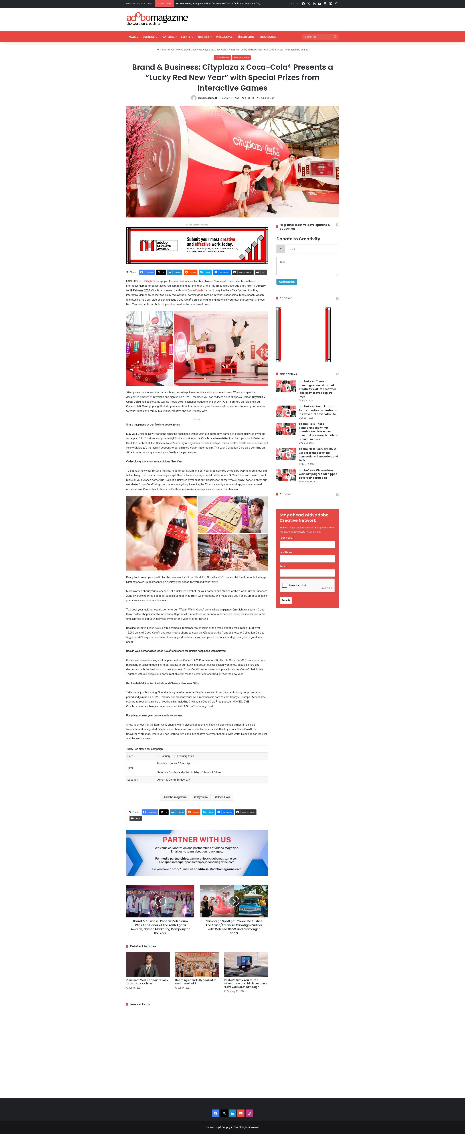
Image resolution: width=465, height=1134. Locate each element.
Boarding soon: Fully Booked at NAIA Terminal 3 (196, 981)
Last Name (287, 552)
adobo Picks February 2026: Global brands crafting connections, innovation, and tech (318, 454)
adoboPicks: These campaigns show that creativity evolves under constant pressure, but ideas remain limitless (318, 431)
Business (149, 36)
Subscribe (247, 36)
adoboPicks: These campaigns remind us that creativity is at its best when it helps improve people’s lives (318, 389)
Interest (203, 36)
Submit (286, 600)
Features (168, 36)
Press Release (241, 57)
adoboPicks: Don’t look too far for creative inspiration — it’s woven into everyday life (318, 410)
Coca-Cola (223, 797)
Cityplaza (202, 797)
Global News (175, 49)
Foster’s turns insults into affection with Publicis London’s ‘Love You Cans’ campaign (245, 983)
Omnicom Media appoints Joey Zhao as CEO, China (147, 981)
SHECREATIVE (268, 36)
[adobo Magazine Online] (157, 18)
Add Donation (287, 281)
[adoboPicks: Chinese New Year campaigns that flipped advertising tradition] (286, 475)
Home (162, 49)
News (132, 36)
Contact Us (212, 1127)
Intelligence (224, 36)
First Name (287, 537)
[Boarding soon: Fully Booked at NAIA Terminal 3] (197, 964)
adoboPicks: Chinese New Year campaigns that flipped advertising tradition (318, 474)
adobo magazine (206, 98)
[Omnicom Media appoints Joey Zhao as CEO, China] (148, 964)
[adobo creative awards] (197, 245)
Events (186, 36)
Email (284, 566)
